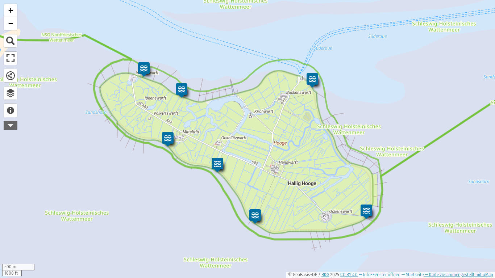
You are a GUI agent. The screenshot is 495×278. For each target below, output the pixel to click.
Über (10, 110)
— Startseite (412, 274)
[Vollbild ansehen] (10, 58)
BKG (325, 274)
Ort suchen (10, 40)
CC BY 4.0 (349, 274)
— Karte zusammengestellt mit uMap (458, 274)
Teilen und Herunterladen (10, 75)
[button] (312, 80)
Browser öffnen (10, 93)
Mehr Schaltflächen (10, 125)
